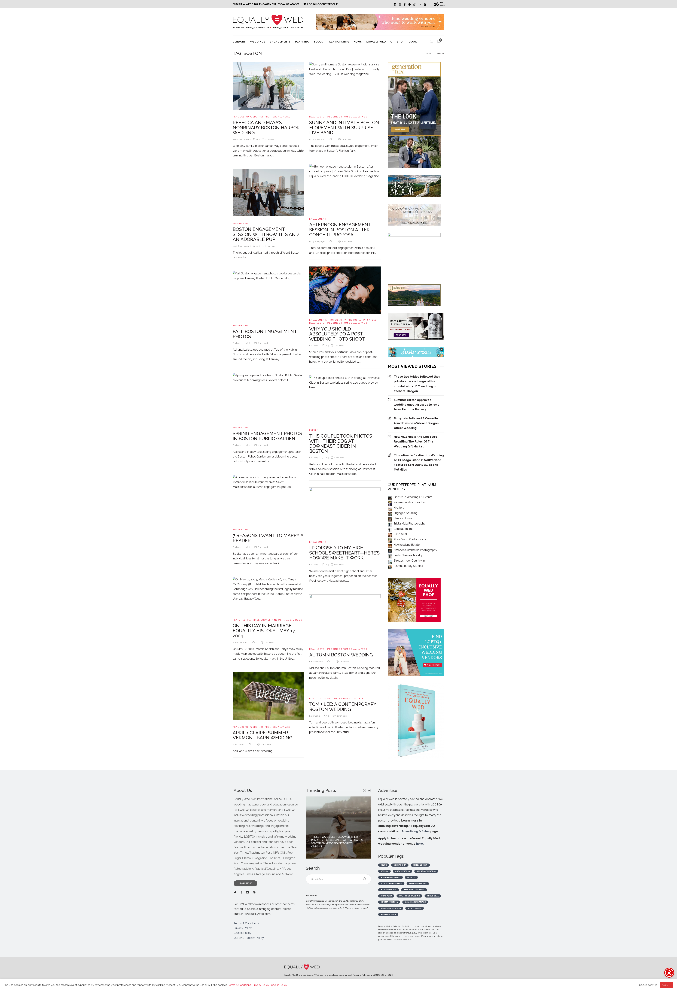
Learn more (245, 883)
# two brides (414, 908)
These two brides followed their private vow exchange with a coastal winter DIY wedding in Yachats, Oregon (417, 384)
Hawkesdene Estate (407, 544)
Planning (302, 41)
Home (428, 53)
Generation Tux (403, 529)
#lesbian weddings (390, 877)
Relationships (338, 41)
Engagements (280, 41)
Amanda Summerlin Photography (415, 550)
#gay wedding (402, 871)
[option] (338, 827)
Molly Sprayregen (241, 139)
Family (313, 430)
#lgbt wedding (389, 890)
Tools (318, 41)
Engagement (317, 219)
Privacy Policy (243, 928)
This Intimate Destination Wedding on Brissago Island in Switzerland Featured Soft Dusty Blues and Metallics (419, 462)
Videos (297, 620)
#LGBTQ (411, 877)
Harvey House (403, 518)
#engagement (420, 865)
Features (239, 620)
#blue (384, 865)
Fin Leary (313, 345)
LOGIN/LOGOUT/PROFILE (322, 4)
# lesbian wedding (426, 871)
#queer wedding (389, 902)
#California (400, 865)
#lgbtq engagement (391, 883)
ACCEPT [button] (666, 985)
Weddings (258, 41)
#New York (386, 896)
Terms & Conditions (246, 923)
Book (413, 41)
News (358, 41)
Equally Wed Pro (379, 41)
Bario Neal (400, 534)
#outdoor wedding (409, 896)
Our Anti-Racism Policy (249, 938)
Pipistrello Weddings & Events (413, 497)
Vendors (239, 41)
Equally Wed (238, 744)
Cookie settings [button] (648, 984)
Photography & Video (362, 320)
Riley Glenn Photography (410, 539)
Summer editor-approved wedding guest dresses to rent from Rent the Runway (416, 404)
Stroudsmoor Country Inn (410, 560)
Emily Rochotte (316, 661)
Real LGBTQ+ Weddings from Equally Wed (262, 117)
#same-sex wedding (391, 908)
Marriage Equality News (264, 620)
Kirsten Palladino (240, 642)
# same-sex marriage (415, 902)
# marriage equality (414, 890)
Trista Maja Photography (409, 523)
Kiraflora (399, 507)
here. (420, 843)
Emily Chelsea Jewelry (408, 555)
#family (384, 871)
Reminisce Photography (409, 502)
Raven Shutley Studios (408, 566)
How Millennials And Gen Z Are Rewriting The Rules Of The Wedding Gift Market (415, 441)
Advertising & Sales (415, 831)
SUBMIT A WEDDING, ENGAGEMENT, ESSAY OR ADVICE (266, 4)
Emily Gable (314, 716)
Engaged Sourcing (405, 513)
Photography (337, 320)
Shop (400, 41)
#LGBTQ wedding (417, 883)
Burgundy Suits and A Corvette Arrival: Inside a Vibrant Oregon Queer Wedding (416, 423)
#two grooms (388, 914)
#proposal (433, 896)
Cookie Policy (242, 933)
